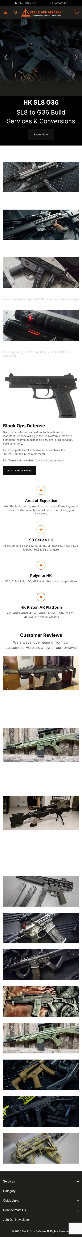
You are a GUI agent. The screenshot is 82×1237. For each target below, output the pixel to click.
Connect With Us (14, 1210)
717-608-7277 (26, 3)
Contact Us (60, 3)
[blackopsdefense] (41, 12)
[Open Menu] (5, 12)
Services (9, 1181)
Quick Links (11, 1200)
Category (9, 1191)
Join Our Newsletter (16, 1219)
